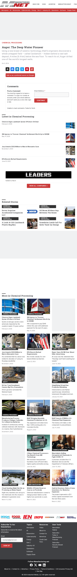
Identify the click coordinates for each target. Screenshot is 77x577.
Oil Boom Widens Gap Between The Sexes (49, 211)
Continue (41, 100)
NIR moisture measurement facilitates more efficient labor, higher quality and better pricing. (38, 462)
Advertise (24, 569)
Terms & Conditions (47, 569)
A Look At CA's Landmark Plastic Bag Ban (13, 223)
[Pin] (27, 69)
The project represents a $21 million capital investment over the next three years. (62, 497)
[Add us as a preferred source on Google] (32, 69)
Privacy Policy (34, 569)
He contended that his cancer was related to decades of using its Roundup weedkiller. (13, 359)
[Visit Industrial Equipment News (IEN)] (27, 517)
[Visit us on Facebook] (31, 565)
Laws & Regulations (9, 349)
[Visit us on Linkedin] (44, 565)
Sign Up (6, 546)
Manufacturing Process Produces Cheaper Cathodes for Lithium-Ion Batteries (12, 420)
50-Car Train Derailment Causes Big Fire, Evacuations (12, 386)
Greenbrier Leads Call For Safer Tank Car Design (50, 223)
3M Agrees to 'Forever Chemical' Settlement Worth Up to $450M (25, 134)
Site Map (39, 571)
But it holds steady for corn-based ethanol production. (36, 358)
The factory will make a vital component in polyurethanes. (61, 424)
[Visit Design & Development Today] (5, 517)
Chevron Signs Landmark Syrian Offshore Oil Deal (20, 122)
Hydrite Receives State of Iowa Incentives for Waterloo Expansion (63, 490)
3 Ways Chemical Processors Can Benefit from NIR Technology (37, 455)
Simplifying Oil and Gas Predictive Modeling (60, 386)
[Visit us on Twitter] (35, 565)
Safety (5, 382)
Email (3, 536)
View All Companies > (38, 186)
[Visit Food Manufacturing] (16, 517)
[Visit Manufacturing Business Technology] (71, 517)
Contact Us (15, 569)
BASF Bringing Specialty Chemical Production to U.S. (37, 419)
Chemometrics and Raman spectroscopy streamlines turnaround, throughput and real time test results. (62, 392)
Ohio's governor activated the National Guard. (12, 391)
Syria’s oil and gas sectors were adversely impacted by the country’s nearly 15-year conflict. (13, 324)
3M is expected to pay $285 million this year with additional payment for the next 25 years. (37, 326)
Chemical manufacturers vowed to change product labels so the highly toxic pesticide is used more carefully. (38, 495)
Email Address (39, 91)
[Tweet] (22, 69)
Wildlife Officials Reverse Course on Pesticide (36, 489)
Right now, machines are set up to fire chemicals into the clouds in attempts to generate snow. (13, 495)
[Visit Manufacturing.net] (60, 517)
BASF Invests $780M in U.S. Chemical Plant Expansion (62, 419)
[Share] (12, 69)
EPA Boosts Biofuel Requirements (14, 159)
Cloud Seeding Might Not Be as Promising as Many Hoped (13, 489)
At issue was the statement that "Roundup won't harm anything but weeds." (63, 359)
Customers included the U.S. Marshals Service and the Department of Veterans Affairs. (63, 462)
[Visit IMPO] (38, 517)
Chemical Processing (12, 43)
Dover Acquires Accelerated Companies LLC (12, 212)
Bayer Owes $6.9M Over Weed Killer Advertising (63, 353)
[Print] (7, 69)
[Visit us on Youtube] (39, 565)
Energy (55, 382)
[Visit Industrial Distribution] (49, 517)
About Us (7, 569)
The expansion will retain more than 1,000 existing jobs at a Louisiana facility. (37, 425)
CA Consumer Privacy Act (64, 569)
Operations (57, 415)
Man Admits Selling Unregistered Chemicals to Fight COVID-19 (62, 455)
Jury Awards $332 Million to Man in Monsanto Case (20, 147)
